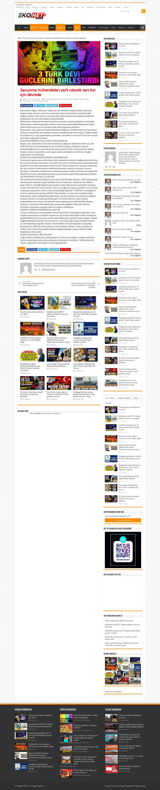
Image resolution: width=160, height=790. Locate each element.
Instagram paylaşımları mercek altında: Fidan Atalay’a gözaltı (82, 340)
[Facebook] (123, 11)
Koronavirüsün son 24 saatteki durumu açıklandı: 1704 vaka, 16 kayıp (83, 284)
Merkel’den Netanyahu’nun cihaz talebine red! (33, 283)
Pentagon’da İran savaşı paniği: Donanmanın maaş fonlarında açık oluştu (84, 394)
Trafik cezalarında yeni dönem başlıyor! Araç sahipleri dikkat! (131, 725)
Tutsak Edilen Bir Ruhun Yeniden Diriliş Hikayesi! (122, 253)
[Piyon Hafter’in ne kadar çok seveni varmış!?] (66, 773)
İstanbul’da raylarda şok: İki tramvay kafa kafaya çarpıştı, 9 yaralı (85, 314)
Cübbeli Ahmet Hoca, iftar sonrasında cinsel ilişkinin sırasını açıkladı (129, 737)
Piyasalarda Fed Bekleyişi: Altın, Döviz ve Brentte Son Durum (84, 366)
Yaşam (87, 99)
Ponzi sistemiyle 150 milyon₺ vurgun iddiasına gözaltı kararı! (86, 737)
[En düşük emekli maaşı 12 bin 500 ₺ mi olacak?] (66, 750)
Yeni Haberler (110, 398)
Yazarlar (117, 7)
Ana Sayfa (19, 7)
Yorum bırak (27, 101)
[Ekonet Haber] (32, 15)
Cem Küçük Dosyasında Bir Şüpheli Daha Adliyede (58, 365)
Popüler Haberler (124, 398)
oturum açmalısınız (53, 413)
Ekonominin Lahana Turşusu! (123, 237)
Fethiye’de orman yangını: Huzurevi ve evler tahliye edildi (30, 340)
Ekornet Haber (119, 786)
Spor (82, 7)
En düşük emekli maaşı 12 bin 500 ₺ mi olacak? (86, 748)
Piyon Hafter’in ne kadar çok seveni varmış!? (85, 771)
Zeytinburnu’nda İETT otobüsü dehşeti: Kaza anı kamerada (57, 314)
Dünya (28, 7)
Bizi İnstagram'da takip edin (123, 520)
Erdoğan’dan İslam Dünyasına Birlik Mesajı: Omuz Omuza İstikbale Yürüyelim (30, 367)
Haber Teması (140, 786)
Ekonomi (35, 7)
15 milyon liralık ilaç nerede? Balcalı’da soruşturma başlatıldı (31, 394)
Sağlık (76, 7)
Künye (126, 7)
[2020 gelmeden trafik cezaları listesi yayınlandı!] (66, 718)
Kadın (53, 7)
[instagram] (129, 11)
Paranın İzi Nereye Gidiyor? (122, 229)
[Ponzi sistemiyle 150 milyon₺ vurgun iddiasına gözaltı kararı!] (66, 738)
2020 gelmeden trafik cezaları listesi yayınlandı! (86, 716)
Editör (24, 99)
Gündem (44, 7)
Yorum (136, 398)
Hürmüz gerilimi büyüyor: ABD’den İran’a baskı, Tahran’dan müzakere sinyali (58, 340)
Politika (69, 7)
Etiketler (109, 403)
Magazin (60, 7)
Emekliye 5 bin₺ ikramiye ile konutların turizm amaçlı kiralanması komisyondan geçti (85, 760)
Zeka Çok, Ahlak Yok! (120, 213)
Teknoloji (90, 7)
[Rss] (121, 11)
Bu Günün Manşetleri (36, 38)
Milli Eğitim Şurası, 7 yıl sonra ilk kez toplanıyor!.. (131, 757)
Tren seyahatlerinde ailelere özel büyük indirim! (130, 747)
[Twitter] (126, 11)
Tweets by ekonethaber (113, 691)
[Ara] (143, 11)
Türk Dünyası (101, 7)
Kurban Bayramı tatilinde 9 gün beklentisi (129, 767)
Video (110, 7)
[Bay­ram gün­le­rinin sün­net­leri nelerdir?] (66, 728)
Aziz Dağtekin (135, 182)
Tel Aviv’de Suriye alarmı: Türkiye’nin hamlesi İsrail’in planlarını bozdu (58, 394)
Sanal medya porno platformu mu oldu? (126, 180)
